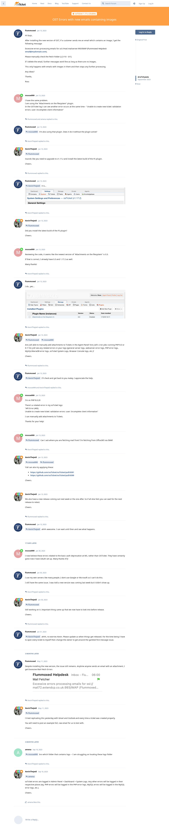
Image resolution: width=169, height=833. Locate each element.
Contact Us (86, 3)
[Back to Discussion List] (3, 3)
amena (31, 776)
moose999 (33, 132)
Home (34, 3)
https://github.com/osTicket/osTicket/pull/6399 (52, 475)
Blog (56, 3)
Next (42, 3)
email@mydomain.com (35, 51)
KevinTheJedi (34, 186)
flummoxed (33, 154)
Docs (49, 3)
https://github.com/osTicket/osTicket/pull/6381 (52, 472)
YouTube (65, 3)
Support (75, 3)
